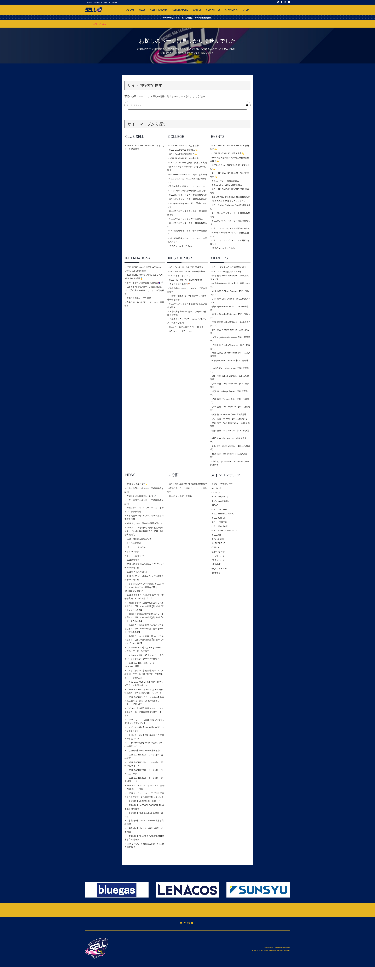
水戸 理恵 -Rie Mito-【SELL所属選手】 (230, 418)
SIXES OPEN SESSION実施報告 (227, 185)
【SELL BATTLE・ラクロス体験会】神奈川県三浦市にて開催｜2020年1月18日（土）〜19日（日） (144, 700)
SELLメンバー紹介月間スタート (227, 271)
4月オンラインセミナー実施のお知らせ (187, 190)
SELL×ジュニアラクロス (180, 331)
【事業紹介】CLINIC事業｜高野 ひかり (145, 801)
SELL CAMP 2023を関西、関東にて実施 (188, 162)
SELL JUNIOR (218, 517)
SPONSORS (231, 9)
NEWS (142, 9)
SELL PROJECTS (159, 9)
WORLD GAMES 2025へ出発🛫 (141, 496)
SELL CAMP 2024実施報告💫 (183, 154)
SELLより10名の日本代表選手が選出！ (230, 267)
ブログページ (218, 560)
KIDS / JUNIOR (180, 258)
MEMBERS (219, 258)
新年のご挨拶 (133, 551)
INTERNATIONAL (139, 258)
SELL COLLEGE (219, 509)
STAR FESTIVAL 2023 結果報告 (184, 158)
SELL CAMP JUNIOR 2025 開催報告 (186, 267)
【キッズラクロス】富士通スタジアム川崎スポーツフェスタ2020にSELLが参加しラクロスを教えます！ (144, 674)
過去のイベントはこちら (180, 246)
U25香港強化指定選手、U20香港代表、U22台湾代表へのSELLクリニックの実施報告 (144, 290)
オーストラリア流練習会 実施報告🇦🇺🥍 (145, 282)
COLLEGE (176, 136)
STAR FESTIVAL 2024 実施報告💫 (228, 153)
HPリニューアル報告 (136, 547)
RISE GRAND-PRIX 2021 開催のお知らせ (188, 174)
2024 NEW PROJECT (222, 484)
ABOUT (130, 9)
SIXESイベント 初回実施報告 (225, 180)
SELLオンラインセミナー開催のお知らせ (188, 199)
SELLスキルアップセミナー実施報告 (186, 218)
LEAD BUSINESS (220, 496)
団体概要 (217, 572)
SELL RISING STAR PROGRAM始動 (185, 280)
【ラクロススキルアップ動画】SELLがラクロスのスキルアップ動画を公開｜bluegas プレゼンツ (144, 587)
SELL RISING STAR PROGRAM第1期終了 (188, 271)
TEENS (215, 547)
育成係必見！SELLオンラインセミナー (187, 186)
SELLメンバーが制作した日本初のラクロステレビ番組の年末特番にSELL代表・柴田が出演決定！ (144, 531)
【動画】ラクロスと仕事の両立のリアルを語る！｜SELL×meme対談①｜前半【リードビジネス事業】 (144, 639)
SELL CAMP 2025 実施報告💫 (183, 150)
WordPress (264, 950)
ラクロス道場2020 (135, 555)
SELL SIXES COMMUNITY (224, 530)
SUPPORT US (213, 9)
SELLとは (216, 534)
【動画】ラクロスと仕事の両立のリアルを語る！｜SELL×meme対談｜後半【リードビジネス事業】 (144, 628)
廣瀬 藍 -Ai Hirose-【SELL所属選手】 (229, 414)
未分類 (173, 475)
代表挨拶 (216, 564)
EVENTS (217, 136)
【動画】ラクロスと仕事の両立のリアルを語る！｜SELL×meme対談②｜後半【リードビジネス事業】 (144, 606)
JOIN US (197, 9)
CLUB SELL (134, 136)
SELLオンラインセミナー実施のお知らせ (188, 195)
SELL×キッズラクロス (179, 275)
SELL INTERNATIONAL (223, 513)
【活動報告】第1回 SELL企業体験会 (143, 750)
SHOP (245, 9)
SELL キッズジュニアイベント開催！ (186, 327)
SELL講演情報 (133, 560)
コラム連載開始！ (135, 543)
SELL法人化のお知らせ (137, 572)
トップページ (218, 556)
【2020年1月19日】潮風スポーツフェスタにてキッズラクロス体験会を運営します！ (144, 712)
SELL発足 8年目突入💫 (137, 484)
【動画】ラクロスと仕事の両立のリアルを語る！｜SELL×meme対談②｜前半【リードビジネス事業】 (144, 617)
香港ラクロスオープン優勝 (139, 298)
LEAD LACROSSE (220, 501)
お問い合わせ (218, 551)
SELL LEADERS (180, 9)
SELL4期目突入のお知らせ (139, 538)
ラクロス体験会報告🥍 (179, 284)
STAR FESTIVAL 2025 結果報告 (184, 145)
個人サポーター (219, 568)
